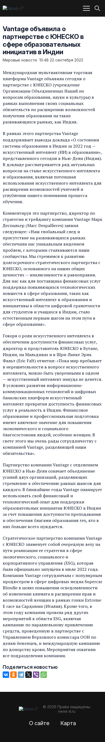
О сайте (39, 723)
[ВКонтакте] (6, 674)
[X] (28, 674)
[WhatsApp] (43, 674)
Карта (68, 723)
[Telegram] (21, 674)
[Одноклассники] (13, 674)
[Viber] (36, 674)
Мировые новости (20, 60)
